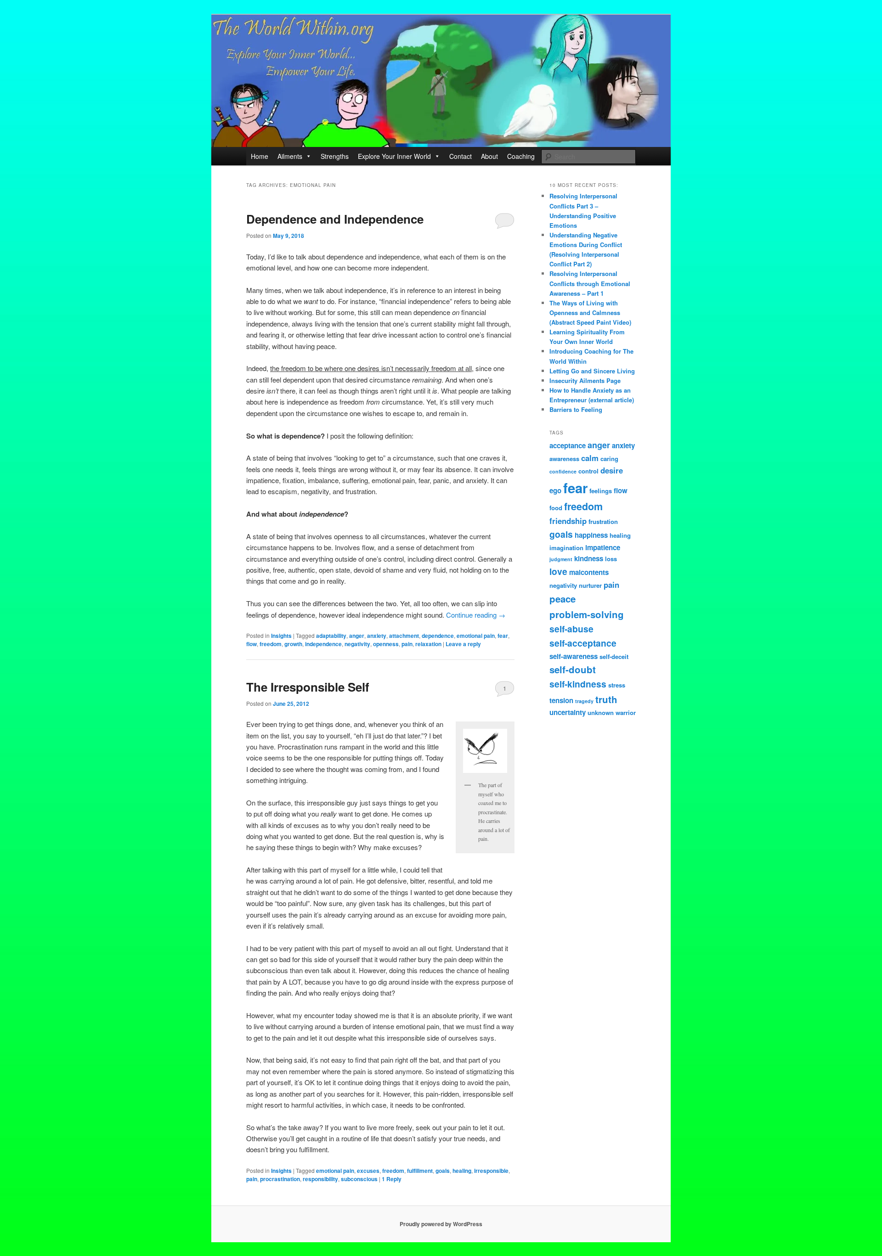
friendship (568, 520)
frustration (603, 521)
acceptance (567, 445)
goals (442, 1170)
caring (609, 458)
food (555, 507)
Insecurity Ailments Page (585, 380)
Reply (391, 1179)
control (588, 471)
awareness (564, 458)
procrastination (280, 1179)
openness (386, 644)
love (558, 571)
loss (611, 558)
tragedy (584, 701)
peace (562, 598)
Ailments (289, 156)
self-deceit (613, 656)
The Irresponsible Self (307, 686)
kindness (588, 558)
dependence (438, 635)
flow (251, 644)
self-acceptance (582, 642)
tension (561, 700)
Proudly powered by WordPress (441, 1224)
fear (503, 635)
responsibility (320, 1179)
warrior (626, 712)
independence (323, 644)
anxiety (376, 635)
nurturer (590, 585)
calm (590, 457)
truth (606, 699)
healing (461, 1170)
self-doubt (572, 669)
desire (611, 470)
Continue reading (475, 615)
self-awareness (573, 656)
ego (555, 490)
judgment (560, 559)
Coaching (521, 156)
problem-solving (586, 614)
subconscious (359, 1179)
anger (356, 635)
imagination (566, 547)
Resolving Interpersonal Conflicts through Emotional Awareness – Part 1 (589, 283)
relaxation (428, 644)
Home (259, 156)
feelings (600, 490)
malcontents (589, 572)
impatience (602, 547)
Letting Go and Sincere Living (592, 370)
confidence (563, 471)
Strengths (335, 156)
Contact (460, 156)
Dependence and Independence (335, 218)
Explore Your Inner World (394, 156)
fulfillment (420, 1170)
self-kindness (577, 683)
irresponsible (491, 1170)
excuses (368, 1170)
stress (616, 685)
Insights (281, 635)
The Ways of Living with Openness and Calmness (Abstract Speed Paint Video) (590, 313)
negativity (357, 644)
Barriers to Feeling (575, 409)
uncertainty (567, 712)
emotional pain (476, 635)
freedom (271, 644)
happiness (591, 535)
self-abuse (571, 628)
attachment (404, 635)
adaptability (331, 635)
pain (407, 644)
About (489, 156)
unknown (601, 712)
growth (293, 644)
